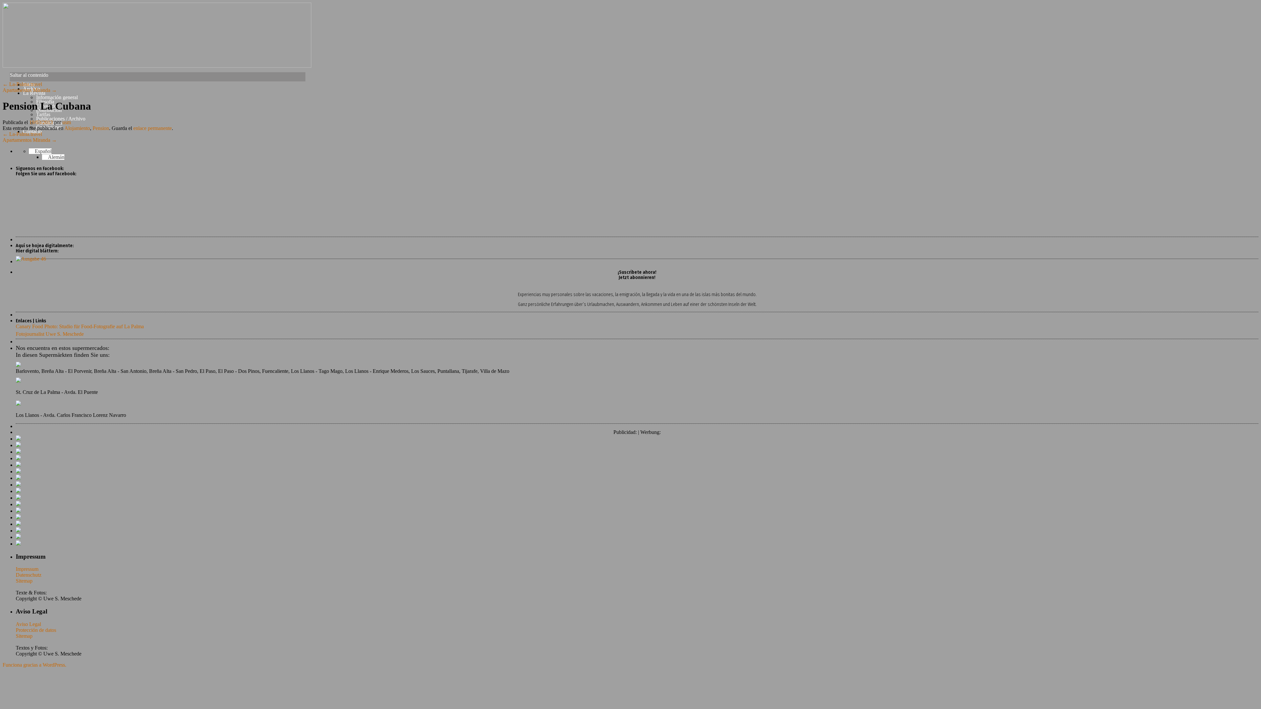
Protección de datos (36, 630)
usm (66, 122)
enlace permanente (152, 128)
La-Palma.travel (22, 84)
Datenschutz (28, 575)
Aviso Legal (28, 624)
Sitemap (24, 581)
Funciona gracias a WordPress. (34, 665)
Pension (101, 128)
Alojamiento (77, 128)
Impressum (27, 569)
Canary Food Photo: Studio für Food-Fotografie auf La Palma (80, 326)
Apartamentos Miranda (30, 90)
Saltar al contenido (29, 75)
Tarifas (43, 114)
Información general (57, 97)
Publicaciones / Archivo (60, 118)
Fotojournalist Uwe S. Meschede (50, 334)
